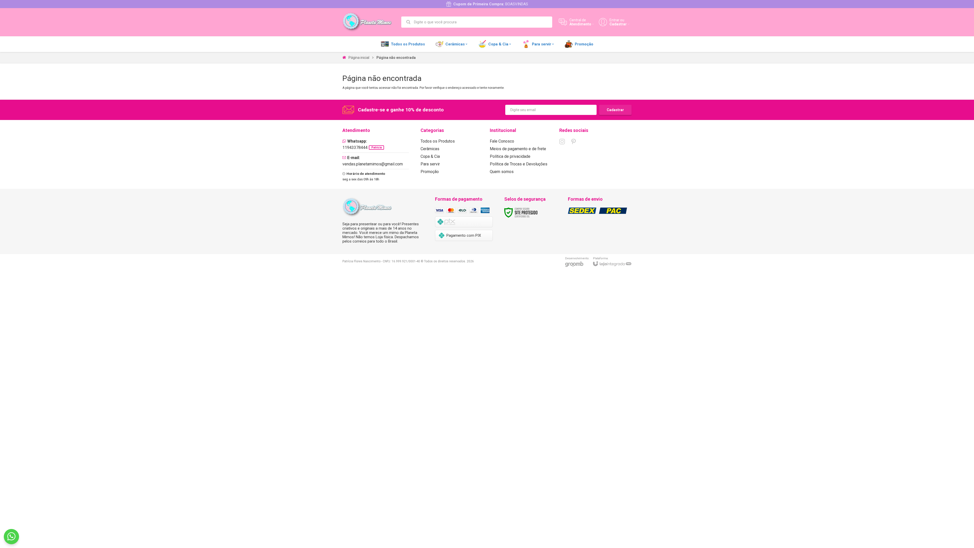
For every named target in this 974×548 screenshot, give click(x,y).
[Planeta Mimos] (369, 22)
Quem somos (502, 171)
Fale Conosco (502, 141)
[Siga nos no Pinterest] (573, 141)
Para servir (430, 164)
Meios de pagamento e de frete (518, 148)
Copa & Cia (430, 156)
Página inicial (359, 58)
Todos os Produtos (438, 141)
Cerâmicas (430, 148)
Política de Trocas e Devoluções (518, 164)
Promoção (430, 171)
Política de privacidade (510, 156)
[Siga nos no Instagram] (562, 141)
